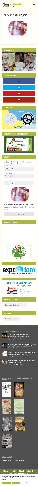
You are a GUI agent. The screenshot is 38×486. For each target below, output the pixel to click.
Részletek (4, 479)
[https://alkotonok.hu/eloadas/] (19, 128)
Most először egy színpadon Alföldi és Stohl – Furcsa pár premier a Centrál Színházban (21, 345)
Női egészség (19, 364)
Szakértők (30, 471)
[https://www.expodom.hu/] (19, 270)
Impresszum (23, 473)
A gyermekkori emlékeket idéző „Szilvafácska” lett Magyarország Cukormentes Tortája (18, 336)
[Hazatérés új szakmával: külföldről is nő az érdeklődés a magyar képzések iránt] (4, 353)
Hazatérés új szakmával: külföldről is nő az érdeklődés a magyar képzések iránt (21, 353)
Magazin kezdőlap (10, 471)
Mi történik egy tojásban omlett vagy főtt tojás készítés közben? (21, 361)
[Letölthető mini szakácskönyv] (19, 144)
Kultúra (18, 348)
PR (16, 339)
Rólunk (21, 471)
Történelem (26, 356)
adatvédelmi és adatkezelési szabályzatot (19, 204)
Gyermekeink (19, 356)
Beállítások (25, 483)
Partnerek (13, 473)
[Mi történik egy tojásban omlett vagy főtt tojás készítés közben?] (4, 362)
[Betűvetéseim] (19, 61)
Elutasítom (16, 483)
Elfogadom (6, 483)
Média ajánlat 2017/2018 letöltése (13, 461)
